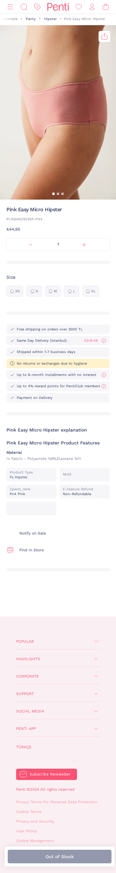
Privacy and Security (35, 821)
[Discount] (37, 7)
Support (25, 693)
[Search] (24, 7)
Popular (25, 641)
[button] (53, 193)
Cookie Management (35, 840)
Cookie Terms (28, 811)
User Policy (26, 831)
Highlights (28, 659)
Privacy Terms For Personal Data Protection (56, 802)
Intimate (10, 19)
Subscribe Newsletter (50, 774)
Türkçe (24, 747)
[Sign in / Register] (92, 7)
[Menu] (10, 7)
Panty (31, 19)
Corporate (27, 676)
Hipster (50, 19)
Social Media (30, 711)
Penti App (26, 728)
